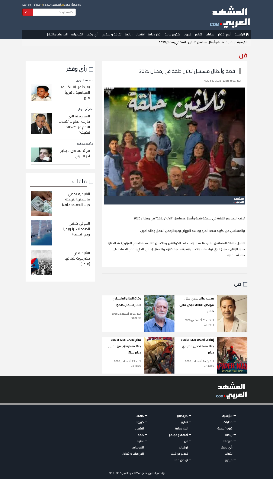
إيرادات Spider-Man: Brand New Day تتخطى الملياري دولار (197, 346)
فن (230, 42)
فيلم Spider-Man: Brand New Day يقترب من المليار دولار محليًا (125, 346)
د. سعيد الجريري (84, 79)
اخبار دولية (154, 34)
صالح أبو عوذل (85, 109)
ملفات (79, 181)
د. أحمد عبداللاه (85, 143)
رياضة (128, 34)
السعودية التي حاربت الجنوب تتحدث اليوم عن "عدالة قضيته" (74, 124)
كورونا (187, 34)
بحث (27, 12)
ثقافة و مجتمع (112, 34)
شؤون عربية (172, 34)
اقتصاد (140, 34)
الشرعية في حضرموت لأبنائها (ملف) (77, 258)
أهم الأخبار (224, 34)
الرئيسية (240, 34)
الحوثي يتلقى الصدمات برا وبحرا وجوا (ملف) (76, 229)
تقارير (198, 34)
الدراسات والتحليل (57, 34)
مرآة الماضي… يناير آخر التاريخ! (75, 153)
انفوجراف (77, 34)
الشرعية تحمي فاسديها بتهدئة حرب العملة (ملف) (76, 199)
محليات (210, 34)
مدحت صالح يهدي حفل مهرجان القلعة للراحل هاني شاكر (196, 305)
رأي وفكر (92, 34)
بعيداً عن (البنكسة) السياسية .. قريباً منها (75, 92)
